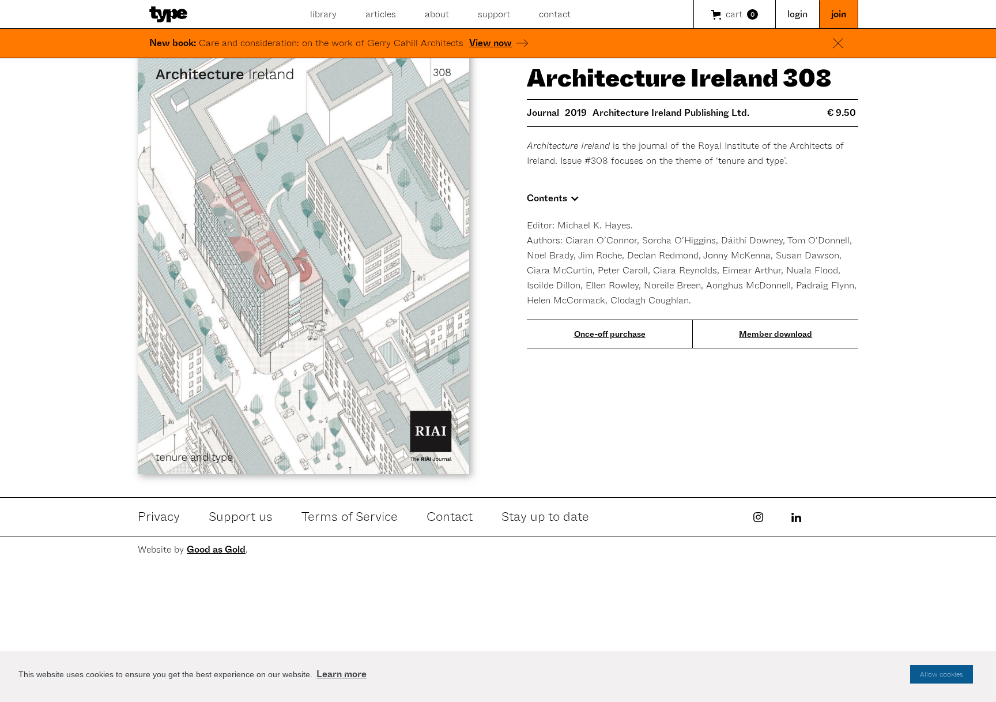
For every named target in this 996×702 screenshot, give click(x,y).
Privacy (159, 516)
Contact (450, 516)
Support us (241, 516)
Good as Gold (216, 549)
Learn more (341, 674)
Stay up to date (545, 516)
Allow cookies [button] (941, 674)
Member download (775, 334)
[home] (168, 14)
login (797, 14)
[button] (734, 14)
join (838, 14)
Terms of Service (349, 516)
